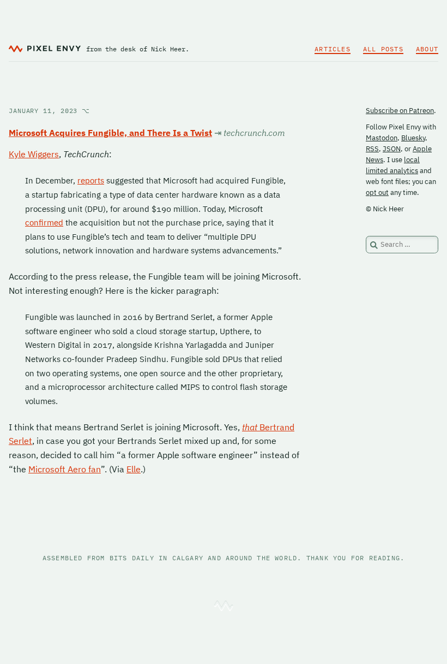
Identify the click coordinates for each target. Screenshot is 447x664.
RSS (372, 148)
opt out (377, 192)
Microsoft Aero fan (64, 469)
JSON (392, 148)
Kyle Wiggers (34, 154)
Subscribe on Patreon (400, 110)
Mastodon (381, 138)
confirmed (44, 222)
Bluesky (413, 138)
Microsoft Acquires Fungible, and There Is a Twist (110, 132)
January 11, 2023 (49, 110)
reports (90, 180)
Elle (133, 469)
